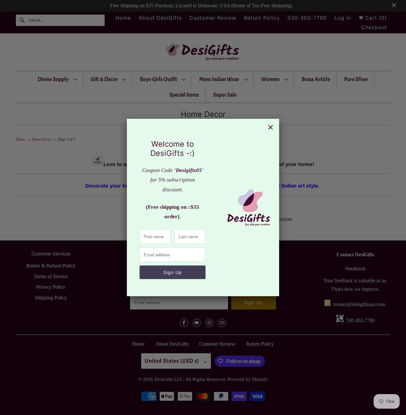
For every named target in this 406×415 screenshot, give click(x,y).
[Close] (271, 127)
